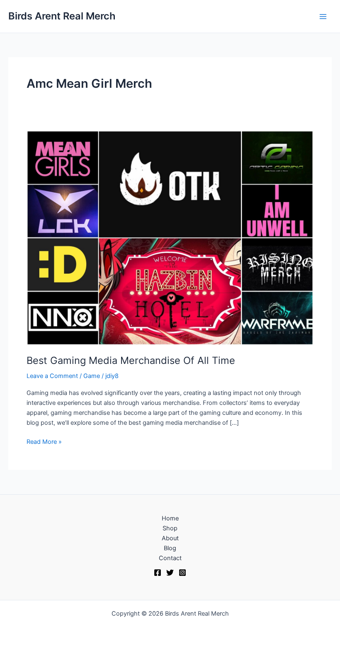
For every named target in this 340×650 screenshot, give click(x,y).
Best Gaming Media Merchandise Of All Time (131, 360)
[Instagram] (182, 572)
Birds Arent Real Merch (62, 16)
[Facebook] (157, 572)
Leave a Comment (52, 376)
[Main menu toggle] (323, 16)
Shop (170, 528)
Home (170, 518)
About (170, 538)
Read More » (44, 441)
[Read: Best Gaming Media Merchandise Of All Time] (170, 237)
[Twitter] (170, 572)
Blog (170, 548)
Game (91, 376)
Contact (170, 558)
